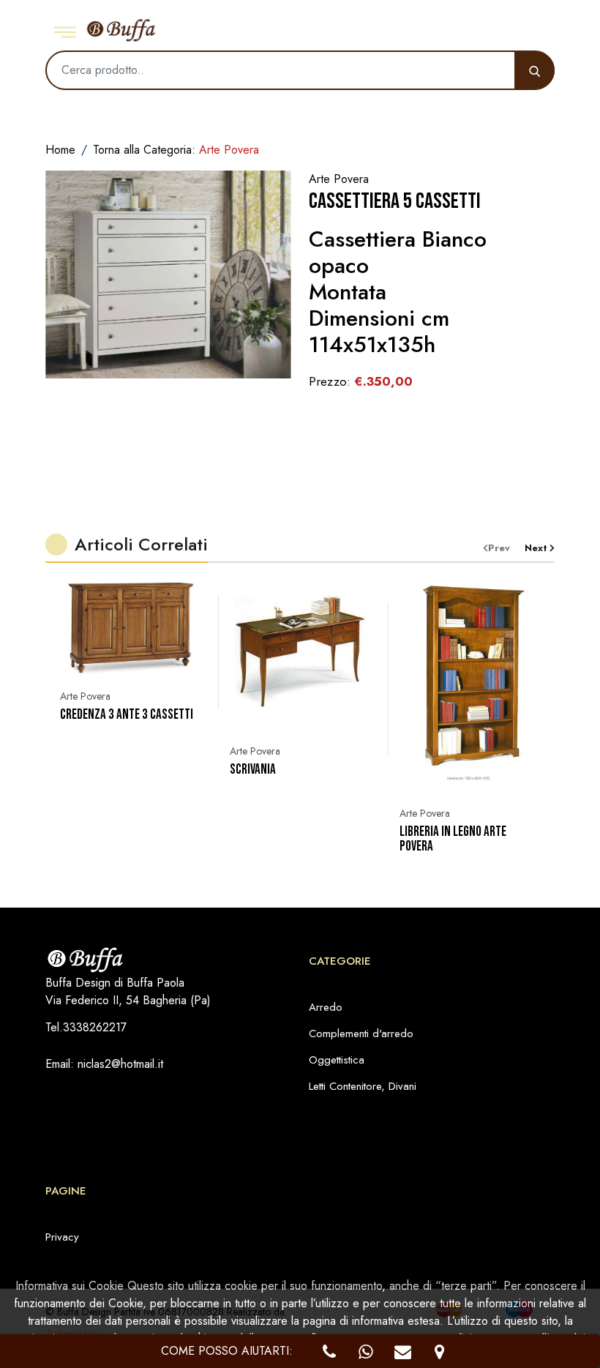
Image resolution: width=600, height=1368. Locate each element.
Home (60, 149)
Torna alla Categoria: (176, 149)
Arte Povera (85, 696)
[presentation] (504, 548)
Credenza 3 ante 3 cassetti (126, 715)
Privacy (62, 1237)
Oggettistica (336, 1060)
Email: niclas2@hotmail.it (104, 1063)
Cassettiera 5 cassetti (395, 201)
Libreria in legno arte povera (453, 839)
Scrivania (253, 770)
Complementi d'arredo (361, 1033)
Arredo (325, 1007)
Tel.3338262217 (86, 1027)
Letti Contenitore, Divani (362, 1086)
